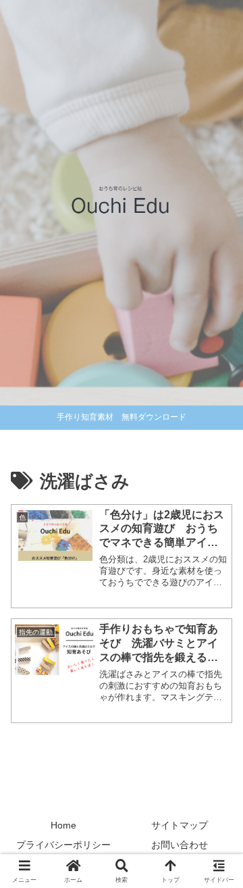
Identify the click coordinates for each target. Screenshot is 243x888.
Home (63, 825)
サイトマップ (179, 825)
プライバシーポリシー (63, 844)
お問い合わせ (179, 844)
